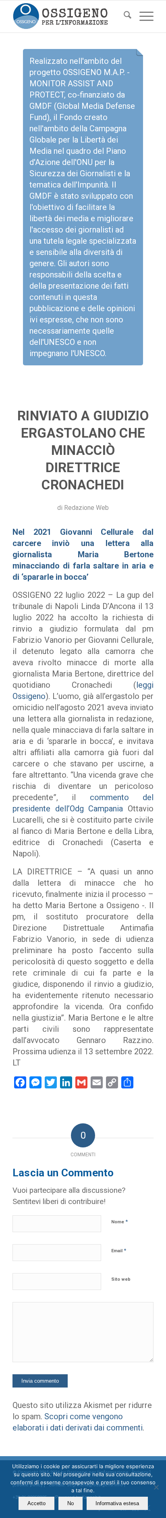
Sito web (121, 1279)
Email (118, 1250)
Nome (119, 1221)
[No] (156, 1487)
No (70, 1503)
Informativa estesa (117, 1503)
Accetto (36, 1503)
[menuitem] (123, 16)
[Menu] (142, 16)
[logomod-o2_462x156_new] (68, 16)
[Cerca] (123, 16)
